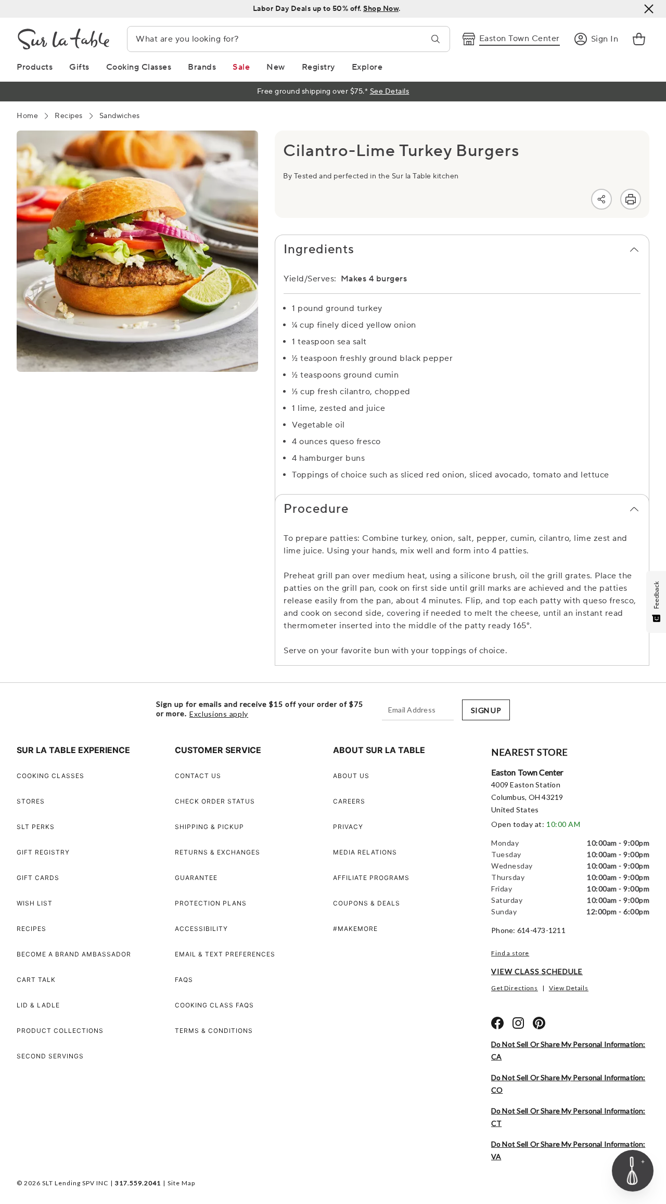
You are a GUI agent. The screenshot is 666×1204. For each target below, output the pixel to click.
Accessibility (201, 929)
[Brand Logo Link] (63, 39)
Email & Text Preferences (225, 954)
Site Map (181, 1183)
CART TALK (36, 979)
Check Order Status (215, 801)
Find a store (510, 953)
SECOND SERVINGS (50, 1056)
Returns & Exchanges (217, 852)
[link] (639, 39)
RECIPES (31, 929)
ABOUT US (351, 776)
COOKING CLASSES (50, 776)
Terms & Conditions (214, 1030)
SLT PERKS (36, 827)
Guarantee (196, 878)
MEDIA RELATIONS (365, 852)
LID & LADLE (38, 1005)
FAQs (184, 979)
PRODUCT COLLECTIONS (60, 1030)
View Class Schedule (537, 971)
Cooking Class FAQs (214, 1005)
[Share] (601, 199)
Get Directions (514, 988)
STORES (31, 801)
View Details (568, 988)
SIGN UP (486, 710)
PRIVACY (348, 827)
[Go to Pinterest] (539, 1023)
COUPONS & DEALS (366, 903)
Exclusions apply (218, 714)
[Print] (630, 199)
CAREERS (349, 801)
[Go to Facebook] (497, 1023)
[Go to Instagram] (518, 1023)
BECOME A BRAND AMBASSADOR (74, 954)
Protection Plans (211, 903)
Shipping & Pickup (209, 827)
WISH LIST (35, 903)
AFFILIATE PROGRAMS (371, 878)
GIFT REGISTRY (43, 852)
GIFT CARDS (38, 878)
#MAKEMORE (355, 929)
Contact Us (198, 776)
